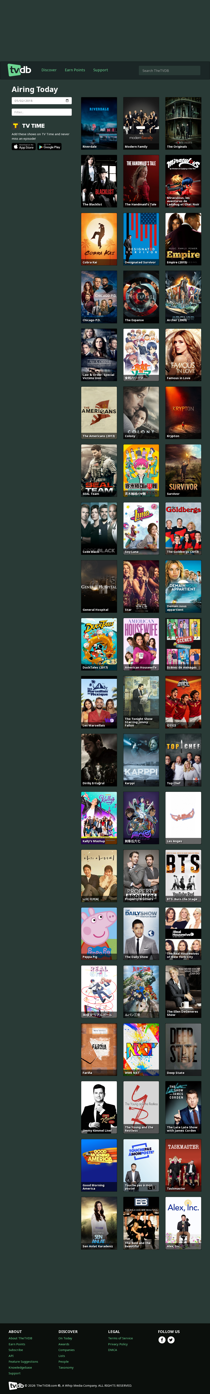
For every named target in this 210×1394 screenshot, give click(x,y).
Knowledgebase (20, 1367)
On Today (65, 1338)
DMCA (112, 1350)
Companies (66, 1350)
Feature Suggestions (23, 1361)
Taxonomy (66, 1367)
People (63, 1361)
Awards (63, 1344)
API (11, 1356)
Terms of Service (120, 1338)
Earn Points (75, 69)
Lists (61, 1356)
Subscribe (16, 1350)
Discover (49, 69)
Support (100, 69)
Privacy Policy (118, 1344)
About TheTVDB (20, 1338)
